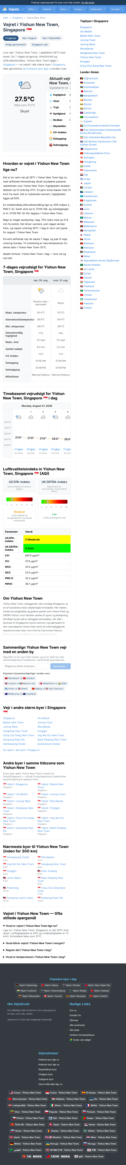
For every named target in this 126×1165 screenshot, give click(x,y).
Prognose (11, 38)
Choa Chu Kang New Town (18, 735)
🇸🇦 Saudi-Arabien (90, 264)
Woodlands (43, 726)
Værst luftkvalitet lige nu (50, 1084)
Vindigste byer (45, 1074)
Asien (65, 9)
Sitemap (74, 1020)
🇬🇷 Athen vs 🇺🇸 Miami (16, 688)
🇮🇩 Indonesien (88, 170)
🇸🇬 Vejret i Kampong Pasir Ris (18, 830)
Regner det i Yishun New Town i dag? (29, 950)
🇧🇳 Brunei (85, 104)
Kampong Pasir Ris (14, 739)
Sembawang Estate (14, 743)
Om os (73, 1010)
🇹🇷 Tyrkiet (86, 294)
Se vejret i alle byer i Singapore (21, 750)
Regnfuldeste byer (47, 1069)
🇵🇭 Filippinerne (88, 148)
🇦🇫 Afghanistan (89, 78)
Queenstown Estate (48, 743)
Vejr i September (51, 38)
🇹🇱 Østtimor (87, 243)
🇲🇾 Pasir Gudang (47, 872)
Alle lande (74, 1030)
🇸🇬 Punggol (9, 872)
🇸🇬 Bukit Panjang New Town (50, 880)
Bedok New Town (13, 722)
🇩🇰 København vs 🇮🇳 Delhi (53, 683)
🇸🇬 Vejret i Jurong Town (51, 795)
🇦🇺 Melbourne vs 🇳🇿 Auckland (20, 693)
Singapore (17, 17)
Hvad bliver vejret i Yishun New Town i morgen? (35, 943)
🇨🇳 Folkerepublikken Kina (95, 153)
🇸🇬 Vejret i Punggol (48, 809)
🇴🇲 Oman (85, 239)
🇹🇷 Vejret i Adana (49, 985)
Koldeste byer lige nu (48, 1064)
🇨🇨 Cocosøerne (89, 117)
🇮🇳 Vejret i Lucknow (26, 990)
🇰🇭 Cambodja (88, 112)
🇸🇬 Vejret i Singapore (15, 785)
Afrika (33, 9)
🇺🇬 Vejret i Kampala (75, 996)
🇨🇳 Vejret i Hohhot (98, 996)
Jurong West (10, 726)
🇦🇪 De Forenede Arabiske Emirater (100, 125)
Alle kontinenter (77, 1025)
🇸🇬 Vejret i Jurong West (16, 802)
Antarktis (48, 9)
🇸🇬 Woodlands (45, 858)
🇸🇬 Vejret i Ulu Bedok (15, 795)
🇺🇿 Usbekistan (88, 299)
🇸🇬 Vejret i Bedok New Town (50, 787)
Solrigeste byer (45, 1079)
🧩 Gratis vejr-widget (80, 1040)
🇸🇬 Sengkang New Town (51, 865)
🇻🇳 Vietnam (86, 303)
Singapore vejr (40, 44)
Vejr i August (29, 38)
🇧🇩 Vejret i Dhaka (77, 990)
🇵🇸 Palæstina (87, 251)
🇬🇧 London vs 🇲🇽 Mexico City (20, 683)
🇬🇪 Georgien (87, 157)
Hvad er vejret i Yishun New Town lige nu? (31, 925)
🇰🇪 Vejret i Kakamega (26, 985)
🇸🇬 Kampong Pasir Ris (50, 899)
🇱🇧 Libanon (86, 213)
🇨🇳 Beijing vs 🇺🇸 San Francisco (47, 688)
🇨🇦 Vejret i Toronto (53, 996)
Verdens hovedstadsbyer (82, 1035)
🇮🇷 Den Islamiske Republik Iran (98, 137)
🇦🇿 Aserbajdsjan (89, 86)
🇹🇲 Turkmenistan (90, 290)
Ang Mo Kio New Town (50, 735)
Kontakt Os (75, 1015)
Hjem (5, 17)
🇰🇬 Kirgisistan (88, 200)
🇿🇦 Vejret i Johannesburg (53, 990)
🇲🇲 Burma (85, 108)
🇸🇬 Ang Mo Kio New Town (18, 865)
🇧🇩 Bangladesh (89, 95)
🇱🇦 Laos (84, 208)
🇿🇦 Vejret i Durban (71, 985)
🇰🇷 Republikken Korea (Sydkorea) (99, 260)
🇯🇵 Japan (85, 183)
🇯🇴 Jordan (86, 187)
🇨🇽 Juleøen (86, 191)
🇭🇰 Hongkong (88, 161)
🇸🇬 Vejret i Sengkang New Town (18, 810)
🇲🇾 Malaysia (87, 221)
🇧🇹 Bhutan (86, 99)
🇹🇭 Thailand (87, 286)
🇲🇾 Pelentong (11, 889)
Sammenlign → (60, 666)
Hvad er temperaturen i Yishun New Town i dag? (35, 956)
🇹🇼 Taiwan (86, 277)
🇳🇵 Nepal (85, 234)
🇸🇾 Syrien (85, 273)
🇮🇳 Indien (85, 166)
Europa (79, 9)
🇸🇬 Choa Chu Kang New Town (51, 890)
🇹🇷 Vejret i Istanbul (100, 990)
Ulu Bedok (43, 718)
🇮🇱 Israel (85, 178)
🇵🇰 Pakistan (87, 247)
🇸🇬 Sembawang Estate (16, 858)
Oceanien (117, 9)
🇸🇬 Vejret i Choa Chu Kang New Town (18, 820)
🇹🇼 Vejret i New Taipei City (97, 985)
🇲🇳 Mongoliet (88, 230)
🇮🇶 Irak (84, 174)
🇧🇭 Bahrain (86, 91)
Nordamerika (98, 9)
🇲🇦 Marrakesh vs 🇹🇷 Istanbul (19, 678)
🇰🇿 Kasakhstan (89, 196)
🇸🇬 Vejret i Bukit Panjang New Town (51, 830)
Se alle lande (87, 2)
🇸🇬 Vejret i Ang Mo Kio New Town (50, 820)
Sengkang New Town (15, 731)
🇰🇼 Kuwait (86, 204)
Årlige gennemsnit (16, 44)
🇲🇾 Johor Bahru (12, 879)
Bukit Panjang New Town (51, 739)
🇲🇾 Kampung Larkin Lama (18, 899)
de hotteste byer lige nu (37, 68)
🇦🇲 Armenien (87, 82)
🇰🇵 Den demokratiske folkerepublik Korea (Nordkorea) (100, 131)
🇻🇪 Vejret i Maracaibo (29, 996)
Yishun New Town (90, 57)
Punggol (42, 731)
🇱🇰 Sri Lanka (87, 269)
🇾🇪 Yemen (86, 307)
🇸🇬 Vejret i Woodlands (50, 802)
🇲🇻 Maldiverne (88, 226)
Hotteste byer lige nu (48, 1059)
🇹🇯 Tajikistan (87, 281)
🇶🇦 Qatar (85, 256)
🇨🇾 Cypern (86, 121)
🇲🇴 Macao (86, 217)
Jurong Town (45, 722)
